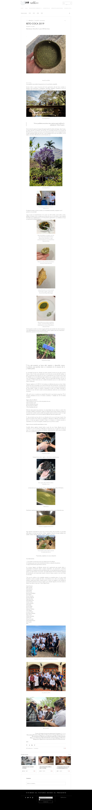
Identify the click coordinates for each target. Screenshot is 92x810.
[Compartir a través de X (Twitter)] (29, 745)
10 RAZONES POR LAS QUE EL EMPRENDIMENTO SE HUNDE (63, 767)
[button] (69, 13)
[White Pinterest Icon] (30, 797)
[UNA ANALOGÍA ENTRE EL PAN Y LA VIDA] (46, 760)
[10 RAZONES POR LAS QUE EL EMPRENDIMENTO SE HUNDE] (63, 760)
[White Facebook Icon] (25, 797)
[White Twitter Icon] (28, 797)
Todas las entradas (24, 13)
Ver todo (69, 754)
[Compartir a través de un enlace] (34, 745)
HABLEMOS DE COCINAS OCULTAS (28, 767)
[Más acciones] (65, 20)
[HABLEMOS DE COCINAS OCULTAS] (28, 760)
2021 (42, 13)
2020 (38, 13)
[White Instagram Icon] (32, 797)
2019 (34, 13)
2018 (30, 13)
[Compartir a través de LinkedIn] (31, 745)
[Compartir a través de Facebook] (26, 745)
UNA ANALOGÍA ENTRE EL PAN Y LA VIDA (45, 767)
